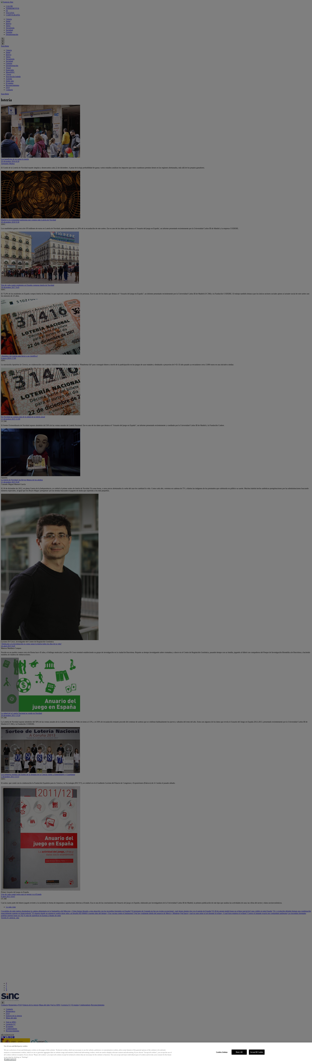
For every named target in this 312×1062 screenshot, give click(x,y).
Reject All (239, 1052)
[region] (156, 1052)
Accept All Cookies (256, 1052)
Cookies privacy (10, 1059)
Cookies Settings (222, 1052)
